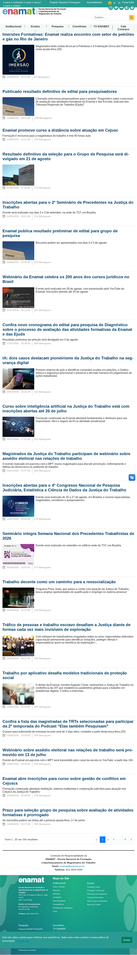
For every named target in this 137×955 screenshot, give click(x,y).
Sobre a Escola (59, 887)
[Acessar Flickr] (121, 7)
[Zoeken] (131, 17)
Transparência (58, 904)
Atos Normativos (59, 901)
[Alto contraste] (126, 7)
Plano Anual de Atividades (97, 901)
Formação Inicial (93, 887)
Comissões (57, 897)
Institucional (59, 883)
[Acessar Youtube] (116, 7)
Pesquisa (23, 925)
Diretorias (56, 894)
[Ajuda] (132, 7)
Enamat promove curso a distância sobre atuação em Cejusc (60, 130)
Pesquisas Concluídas (27, 950)
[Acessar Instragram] (110, 7)
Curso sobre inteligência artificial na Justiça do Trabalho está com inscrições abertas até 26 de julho (66, 408)
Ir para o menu (32, 2)
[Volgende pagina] (131, 839)
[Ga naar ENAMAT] (34, 11)
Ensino (90, 883)
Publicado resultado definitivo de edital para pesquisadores (60, 91)
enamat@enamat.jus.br (72, 866)
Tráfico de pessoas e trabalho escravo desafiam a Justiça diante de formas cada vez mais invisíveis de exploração (66, 627)
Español (63, 2)
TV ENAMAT (59, 928)
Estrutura (56, 890)
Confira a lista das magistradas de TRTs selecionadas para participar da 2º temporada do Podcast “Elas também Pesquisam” (68, 723)
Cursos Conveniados (95, 897)
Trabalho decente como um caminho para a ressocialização (59, 582)
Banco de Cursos (94, 904)
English (54, 2)
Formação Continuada (95, 890)
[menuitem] (14, 26)
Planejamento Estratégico (63, 908)
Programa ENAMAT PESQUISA (31, 929)
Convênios (58, 925)
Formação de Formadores (97, 894)
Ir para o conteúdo (13, 2)
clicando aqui (23, 940)
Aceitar (126, 940)
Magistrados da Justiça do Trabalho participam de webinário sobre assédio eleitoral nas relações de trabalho (66, 456)
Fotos (55, 911)
